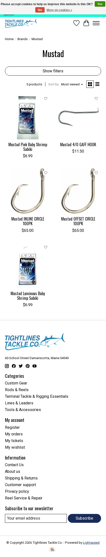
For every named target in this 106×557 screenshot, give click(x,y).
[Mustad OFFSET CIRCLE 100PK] (78, 191)
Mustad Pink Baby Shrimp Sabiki (27, 147)
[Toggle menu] (96, 23)
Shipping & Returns (21, 478)
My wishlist (15, 447)
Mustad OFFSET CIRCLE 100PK (78, 221)
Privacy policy (17, 491)
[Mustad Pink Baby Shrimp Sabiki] (28, 116)
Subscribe (84, 518)
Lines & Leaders (19, 403)
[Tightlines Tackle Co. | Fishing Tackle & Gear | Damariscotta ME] (21, 23)
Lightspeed (91, 542)
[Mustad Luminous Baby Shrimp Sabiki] (28, 265)
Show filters (53, 71)
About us (12, 471)
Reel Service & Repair (23, 498)
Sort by (53, 84)
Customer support (20, 484)
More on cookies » (59, 10)
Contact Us (14, 464)
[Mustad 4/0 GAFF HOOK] (78, 116)
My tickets (14, 440)
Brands (23, 39)
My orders (14, 434)
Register (12, 427)
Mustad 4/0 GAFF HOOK (78, 144)
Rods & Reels (17, 389)
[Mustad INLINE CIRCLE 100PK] (28, 191)
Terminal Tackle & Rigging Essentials (36, 396)
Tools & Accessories (23, 409)
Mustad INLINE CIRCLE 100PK (27, 221)
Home (9, 39)
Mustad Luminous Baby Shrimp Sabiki (28, 295)
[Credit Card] (52, 549)
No (40, 10)
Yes (100, 4)
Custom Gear (16, 383)
